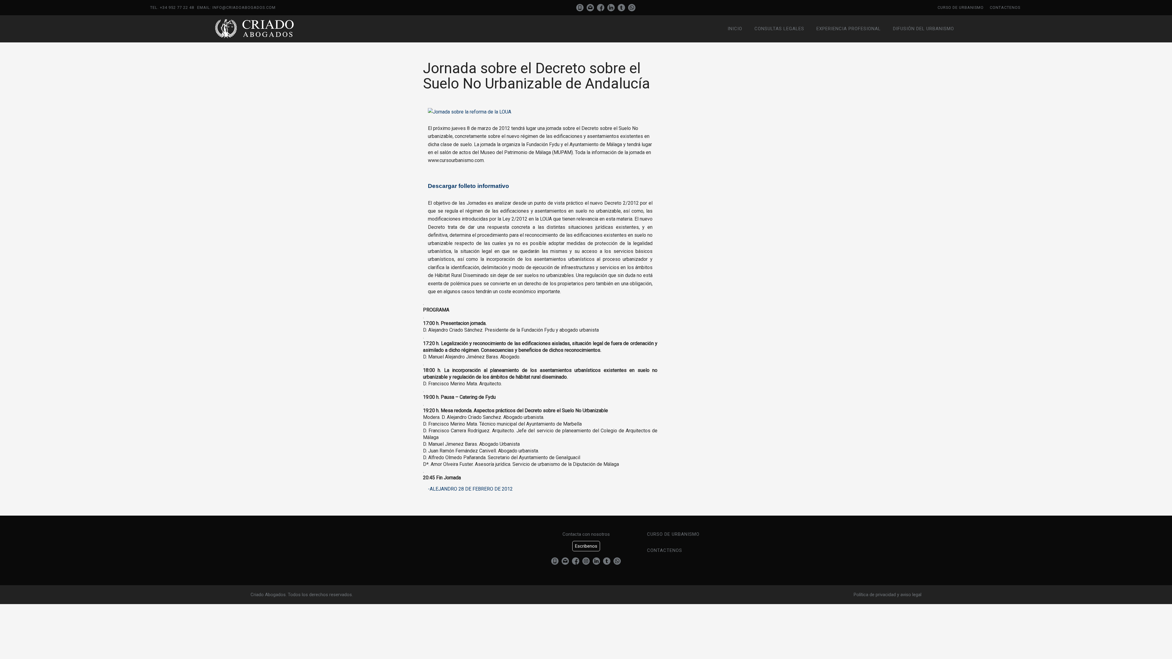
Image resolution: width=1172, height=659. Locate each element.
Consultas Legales (779, 28)
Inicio (735, 28)
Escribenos (586, 546)
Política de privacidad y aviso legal (887, 594)
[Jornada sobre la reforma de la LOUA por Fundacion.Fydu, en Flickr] (469, 112)
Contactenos (1005, 7)
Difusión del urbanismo (923, 28)
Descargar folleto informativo (468, 186)
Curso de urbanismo (961, 7)
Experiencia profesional (848, 28)
